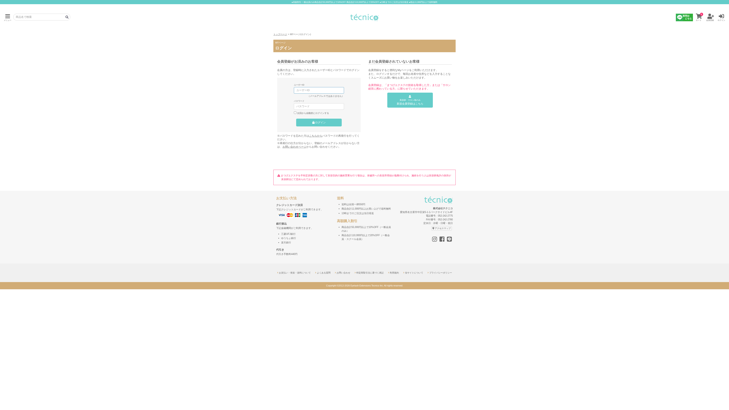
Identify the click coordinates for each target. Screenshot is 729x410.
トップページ (280, 34)
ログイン (320, 122)
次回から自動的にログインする (313, 113)
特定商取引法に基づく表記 (370, 272)
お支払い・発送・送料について (295, 272)
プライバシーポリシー (440, 272)
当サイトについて (414, 272)
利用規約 (394, 272)
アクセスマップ (443, 228)
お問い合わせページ (294, 146)
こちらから (315, 135)
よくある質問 (324, 272)
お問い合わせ (343, 272)
